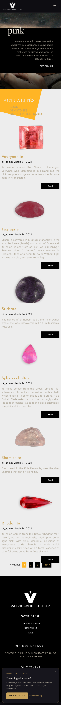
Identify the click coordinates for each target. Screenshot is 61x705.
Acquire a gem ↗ (17, 696)
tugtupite (10, 229)
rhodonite (11, 523)
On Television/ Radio (26, 114)
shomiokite (11, 458)
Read (50, 186)
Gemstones (18, 110)
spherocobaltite (16, 378)
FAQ (30, 633)
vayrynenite (12, 157)
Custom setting (35, 696)
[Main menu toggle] (55, 6)
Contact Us (31, 628)
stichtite (9, 309)
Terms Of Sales (30, 624)
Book (14, 106)
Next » (46, 564)
